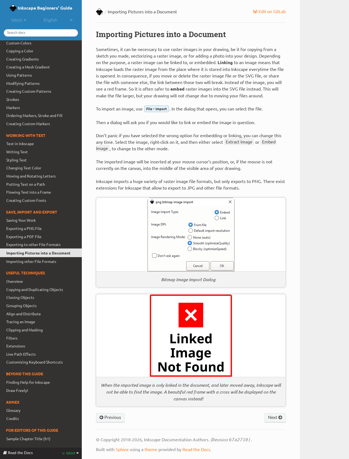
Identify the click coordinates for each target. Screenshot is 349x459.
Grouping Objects (21, 305)
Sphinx (122, 449)
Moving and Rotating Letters (31, 175)
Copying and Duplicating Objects (34, 289)
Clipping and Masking (24, 329)
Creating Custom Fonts (26, 200)
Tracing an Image (20, 321)
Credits (12, 418)
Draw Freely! (17, 390)
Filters (11, 337)
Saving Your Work (21, 220)
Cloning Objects (20, 297)
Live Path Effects (21, 354)
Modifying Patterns (23, 83)
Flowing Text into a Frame (28, 192)
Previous (112, 417)
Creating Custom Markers (28, 123)
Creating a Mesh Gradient (28, 66)
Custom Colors (18, 42)
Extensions (15, 345)
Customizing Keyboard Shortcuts (34, 361)
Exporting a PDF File (23, 236)
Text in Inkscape (20, 143)
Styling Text (16, 159)
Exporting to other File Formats (33, 244)
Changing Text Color (23, 167)
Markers (13, 107)
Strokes (12, 99)
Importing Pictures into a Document (38, 252)
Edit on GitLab (271, 11)
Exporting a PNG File (24, 228)
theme (151, 449)
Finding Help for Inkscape (28, 382)
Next (273, 417)
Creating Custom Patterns (28, 91)
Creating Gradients (22, 58)
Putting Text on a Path (25, 184)
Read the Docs (196, 449)
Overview (14, 281)
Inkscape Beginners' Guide (44, 8)
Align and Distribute (23, 313)
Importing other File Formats (31, 261)
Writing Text (17, 151)
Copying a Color (19, 50)
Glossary (13, 410)
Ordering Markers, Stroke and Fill (34, 115)
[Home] (99, 12)
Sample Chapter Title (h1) (28, 438)
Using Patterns (19, 75)
